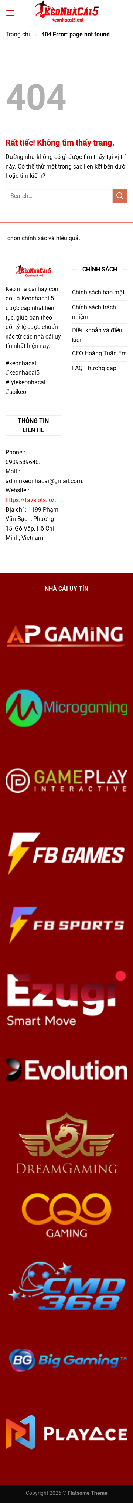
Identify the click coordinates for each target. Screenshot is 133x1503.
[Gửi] (120, 196)
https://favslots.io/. (31, 499)
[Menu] (10, 13)
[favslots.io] (66, 13)
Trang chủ (19, 34)
